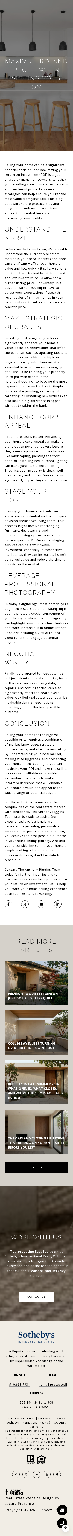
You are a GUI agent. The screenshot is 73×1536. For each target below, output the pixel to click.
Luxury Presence (19, 1503)
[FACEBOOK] (16, 1474)
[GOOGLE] (57, 1474)
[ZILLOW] (47, 1474)
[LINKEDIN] (36, 1474)
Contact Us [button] (36, 1296)
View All (36, 1167)
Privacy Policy (51, 1510)
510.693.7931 (19, 1384)
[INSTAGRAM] (26, 1474)
